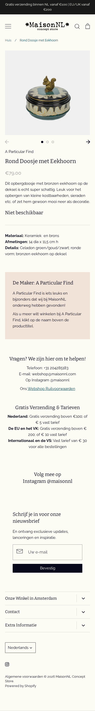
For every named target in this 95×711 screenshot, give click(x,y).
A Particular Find (19, 151)
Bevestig (47, 568)
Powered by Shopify (20, 686)
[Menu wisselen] (8, 26)
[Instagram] (7, 664)
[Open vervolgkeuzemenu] (83, 598)
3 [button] (53, 142)
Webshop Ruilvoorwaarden (51, 388)
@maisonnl (59, 481)
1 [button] (42, 142)
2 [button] (47, 142)
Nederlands (18, 647)
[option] (47, 92)
